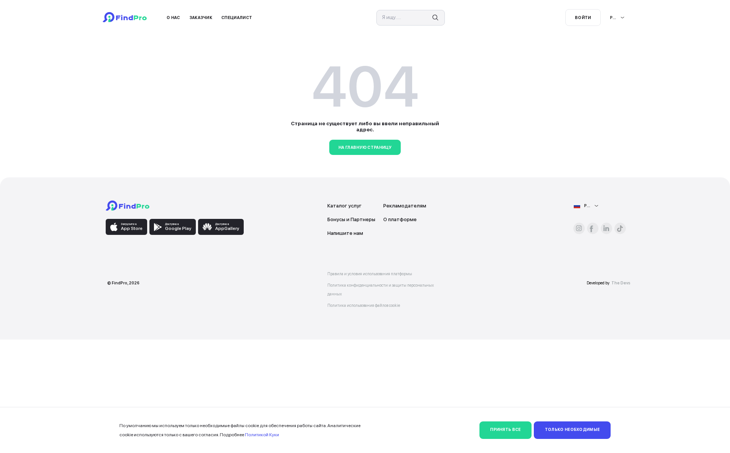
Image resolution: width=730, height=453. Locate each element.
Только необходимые (572, 429)
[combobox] (610, 18)
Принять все (505, 429)
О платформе (400, 219)
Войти (583, 17)
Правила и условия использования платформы (369, 273)
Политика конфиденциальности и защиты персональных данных (380, 290)
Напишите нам (345, 233)
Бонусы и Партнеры (351, 219)
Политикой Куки (262, 434)
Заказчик (201, 17)
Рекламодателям (404, 206)
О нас (173, 17)
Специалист (236, 17)
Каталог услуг (344, 206)
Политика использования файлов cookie (363, 305)
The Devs (620, 283)
